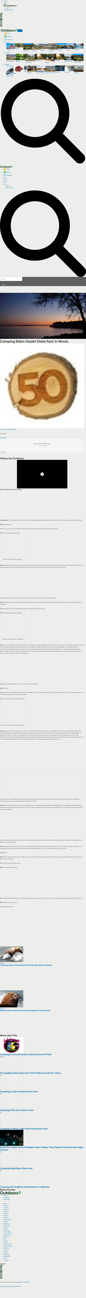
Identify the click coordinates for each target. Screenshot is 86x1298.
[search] (11, 279)
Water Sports (68, 61)
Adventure (9, 76)
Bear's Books (9, 10)
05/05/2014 (3, 438)
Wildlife (76, 73)
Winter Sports (78, 62)
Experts (17, 48)
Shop (5, 180)
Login (7, 8)
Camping (28, 62)
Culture (8, 50)
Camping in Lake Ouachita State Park (19, 1091)
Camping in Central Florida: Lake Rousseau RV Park (25, 1054)
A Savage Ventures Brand (22, 1282)
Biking (18, 61)
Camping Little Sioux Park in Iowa (17, 1110)
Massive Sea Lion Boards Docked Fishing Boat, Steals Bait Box (25, 1010)
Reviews (59, 49)
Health (29, 73)
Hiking (47, 62)
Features (26, 50)
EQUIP (5, 1195)
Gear (25, 71)
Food (14, 73)
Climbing (38, 60)
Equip (9, 33)
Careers (6, 1260)
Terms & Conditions (15, 1286)
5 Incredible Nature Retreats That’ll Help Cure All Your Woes (30, 1073)
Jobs (5, 3)
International (40, 73)
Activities (7, 53)
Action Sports (10, 61)
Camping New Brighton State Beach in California (24, 1187)
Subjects (7, 64)
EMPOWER (7, 1199)
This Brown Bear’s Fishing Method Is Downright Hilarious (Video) (26, 965)
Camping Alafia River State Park (16, 1168)
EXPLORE (6, 1197)
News (42, 50)
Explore (9, 36)
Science (57, 72)
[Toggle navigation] (19, 30)
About (5, 1)
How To (34, 50)
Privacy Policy (4, 1286)
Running (57, 60)
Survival (67, 72)
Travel (68, 50)
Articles (7, 42)
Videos (77, 49)
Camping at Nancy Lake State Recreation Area (24, 1128)
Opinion (51, 50)
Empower (10, 39)
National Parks (50, 72)
